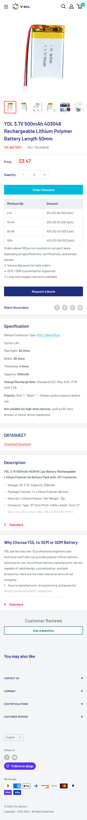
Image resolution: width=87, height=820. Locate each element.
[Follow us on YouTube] (14, 757)
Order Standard (43, 190)
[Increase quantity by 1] (44, 174)
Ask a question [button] (43, 630)
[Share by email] (80, 307)
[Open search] (63, 6)
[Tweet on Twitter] (72, 307)
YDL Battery (12, 147)
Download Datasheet (17, 444)
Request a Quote (43, 291)
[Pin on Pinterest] (65, 307)
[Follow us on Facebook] (7, 757)
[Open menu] (6, 6)
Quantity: (10, 175)
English (10, 737)
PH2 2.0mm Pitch (48, 335)
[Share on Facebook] (57, 307)
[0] (79, 6)
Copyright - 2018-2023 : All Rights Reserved (29, 811)
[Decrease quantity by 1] (23, 174)
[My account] (71, 6)
